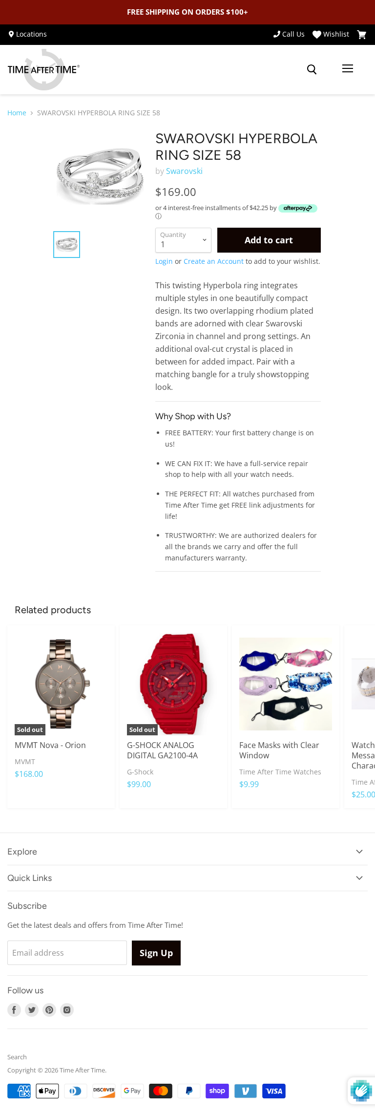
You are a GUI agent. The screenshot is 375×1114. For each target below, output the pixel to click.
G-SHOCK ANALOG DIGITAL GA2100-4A (162, 750)
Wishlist (336, 34)
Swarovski (184, 171)
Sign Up (156, 953)
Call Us (293, 34)
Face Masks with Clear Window (279, 750)
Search (17, 1056)
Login (164, 261)
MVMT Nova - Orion (50, 745)
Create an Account (214, 261)
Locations (31, 34)
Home (16, 113)
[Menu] (347, 69)
